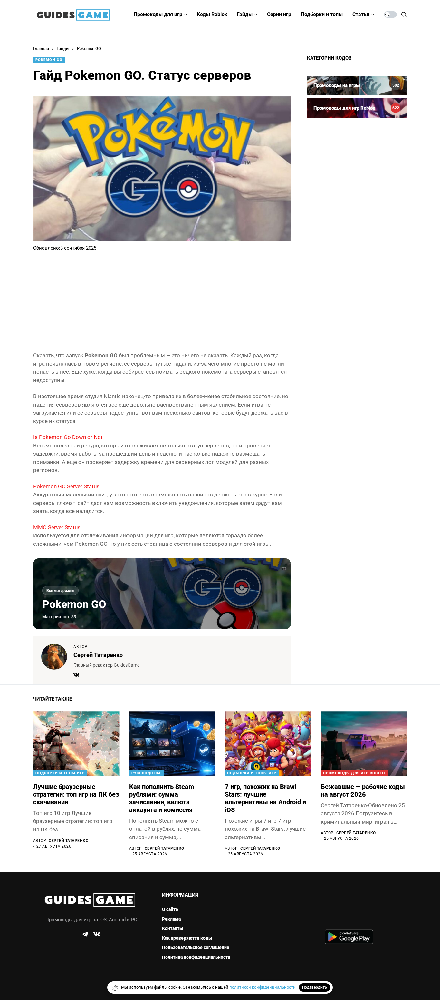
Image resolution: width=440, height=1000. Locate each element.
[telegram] (85, 934)
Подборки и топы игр (60, 773)
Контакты (172, 928)
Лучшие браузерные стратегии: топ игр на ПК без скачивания (76, 794)
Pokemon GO (89, 48)
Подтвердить (314, 987)
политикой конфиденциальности (262, 987)
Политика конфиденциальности (196, 957)
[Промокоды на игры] (357, 85)
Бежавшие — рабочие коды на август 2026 (363, 790)
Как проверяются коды (187, 938)
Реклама (171, 919)
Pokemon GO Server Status (66, 486)
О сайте (170, 909)
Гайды (63, 48)
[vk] (96, 934)
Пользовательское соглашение (195, 947)
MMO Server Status (57, 527)
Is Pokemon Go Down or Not (68, 437)
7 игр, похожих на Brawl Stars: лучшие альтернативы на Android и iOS (265, 798)
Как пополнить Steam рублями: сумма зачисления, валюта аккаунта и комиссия (161, 798)
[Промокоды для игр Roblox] (357, 108)
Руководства (146, 773)
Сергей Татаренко (98, 655)
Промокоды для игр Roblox (354, 773)
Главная (41, 48)
